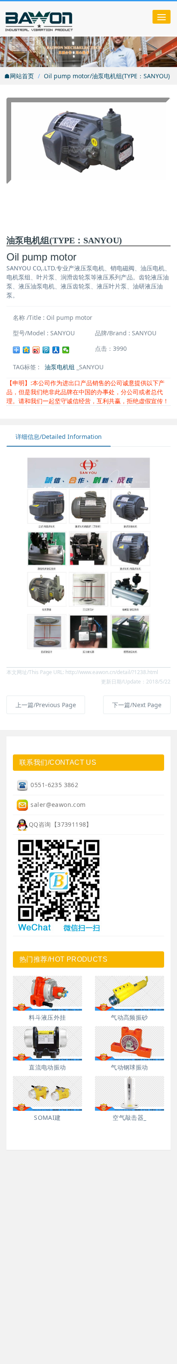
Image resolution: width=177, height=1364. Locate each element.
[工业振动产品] (58, 18)
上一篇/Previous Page (45, 705)
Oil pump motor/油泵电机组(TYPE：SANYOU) (107, 76)
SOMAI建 (47, 1117)
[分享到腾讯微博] (46, 349)
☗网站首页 (19, 76)
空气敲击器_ (129, 1117)
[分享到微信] (66, 349)
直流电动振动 (47, 1067)
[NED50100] (47, 1043)
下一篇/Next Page (137, 705)
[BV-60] (129, 1043)
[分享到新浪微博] (36, 349)
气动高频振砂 (129, 1017)
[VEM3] (47, 1093)
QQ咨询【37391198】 (60, 824)
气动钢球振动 (129, 1067)
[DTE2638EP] (129, 993)
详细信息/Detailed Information (58, 436)
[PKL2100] (129, 1093)
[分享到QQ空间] (26, 349)
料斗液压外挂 (47, 1017)
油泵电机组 (60, 367)
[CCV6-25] (47, 993)
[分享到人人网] (56, 349)
